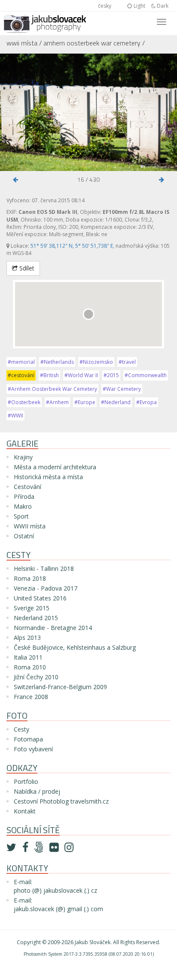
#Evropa (146, 402)
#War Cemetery (122, 389)
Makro (23, 506)
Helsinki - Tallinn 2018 (44, 568)
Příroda (24, 496)
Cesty (21, 729)
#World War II (81, 375)
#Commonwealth (146, 375)
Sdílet (26, 268)
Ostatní (24, 536)
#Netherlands (57, 362)
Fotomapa (28, 739)
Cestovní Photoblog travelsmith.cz (61, 801)
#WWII (15, 415)
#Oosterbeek (24, 402)
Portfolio (26, 781)
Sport (21, 516)
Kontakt (25, 811)
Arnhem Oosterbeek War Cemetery (91, 43)
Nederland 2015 (36, 618)
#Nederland (116, 402)
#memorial (21, 362)
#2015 (111, 375)
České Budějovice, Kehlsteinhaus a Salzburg (75, 647)
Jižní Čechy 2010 (36, 677)
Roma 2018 (30, 578)
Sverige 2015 (31, 608)
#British (49, 375)
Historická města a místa (48, 477)
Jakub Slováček (92, 942)
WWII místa (21, 43)
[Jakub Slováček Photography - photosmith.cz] (45, 22)
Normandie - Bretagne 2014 (53, 628)
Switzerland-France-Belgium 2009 (60, 687)
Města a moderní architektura (55, 467)
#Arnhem (57, 402)
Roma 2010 (30, 667)
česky (104, 5)
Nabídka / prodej (37, 791)
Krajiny (23, 457)
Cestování (27, 487)
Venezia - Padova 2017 (45, 588)
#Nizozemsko (96, 362)
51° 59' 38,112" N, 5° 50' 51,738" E (72, 245)
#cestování (21, 375)
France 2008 (31, 697)
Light (138, 5)
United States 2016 (40, 598)
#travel (127, 362)
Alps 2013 (27, 637)
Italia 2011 (28, 657)
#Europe (84, 402)
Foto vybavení (33, 749)
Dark (162, 5)
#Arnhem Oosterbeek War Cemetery (52, 389)
